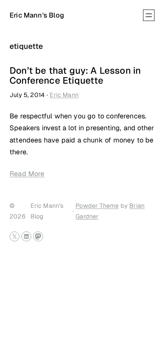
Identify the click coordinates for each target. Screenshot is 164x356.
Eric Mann (64, 95)
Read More (27, 173)
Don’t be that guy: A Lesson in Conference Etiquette (75, 76)
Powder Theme (97, 206)
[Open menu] (148, 15)
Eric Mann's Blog (37, 15)
